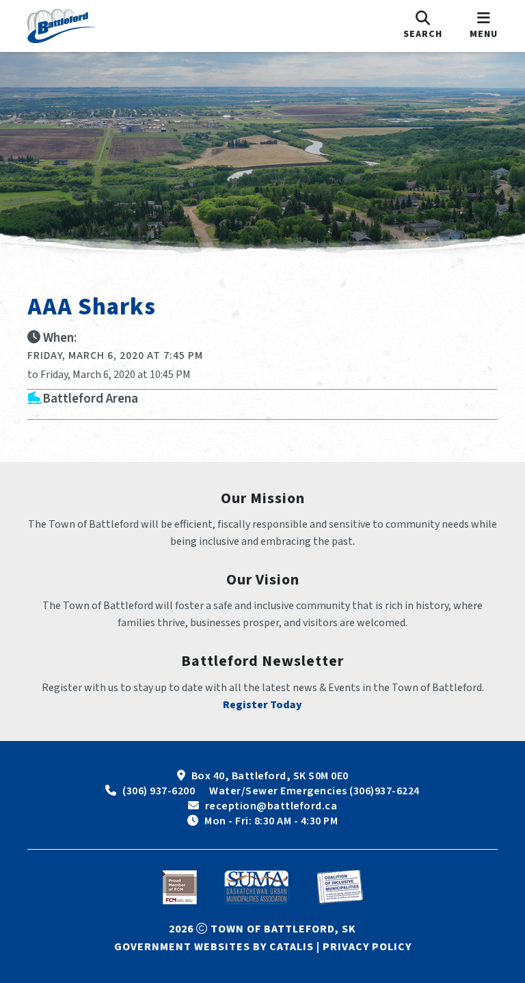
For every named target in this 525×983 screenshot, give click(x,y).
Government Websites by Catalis (214, 946)
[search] (422, 25)
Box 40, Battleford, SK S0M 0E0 (270, 775)
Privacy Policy (367, 946)
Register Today (262, 704)
